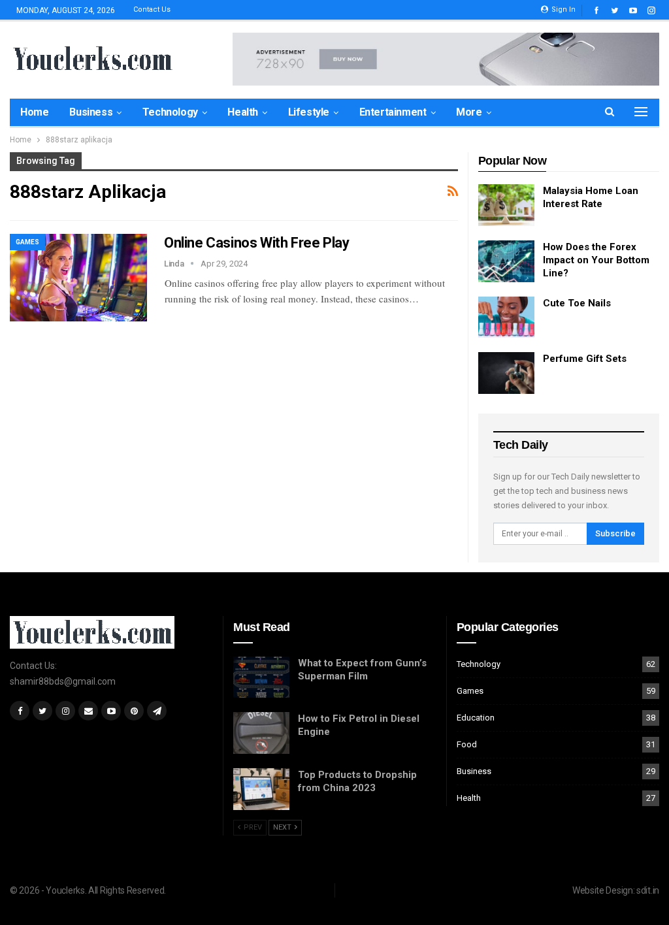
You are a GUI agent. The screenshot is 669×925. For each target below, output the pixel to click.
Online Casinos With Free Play (256, 243)
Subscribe (615, 533)
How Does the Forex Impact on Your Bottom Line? (596, 260)
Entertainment (393, 112)
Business (90, 112)
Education (476, 717)
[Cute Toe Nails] (506, 317)
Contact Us (152, 9)
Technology (170, 112)
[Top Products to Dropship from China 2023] (261, 789)
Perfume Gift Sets (585, 359)
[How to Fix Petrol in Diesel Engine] (261, 733)
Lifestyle (308, 112)
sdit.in (647, 890)
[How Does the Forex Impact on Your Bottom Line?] (506, 261)
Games (27, 242)
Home (34, 112)
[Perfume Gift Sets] (506, 373)
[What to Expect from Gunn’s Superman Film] (261, 677)
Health (242, 112)
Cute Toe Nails (577, 303)
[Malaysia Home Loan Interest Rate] (506, 205)
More (468, 112)
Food (467, 744)
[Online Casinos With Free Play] (78, 277)
